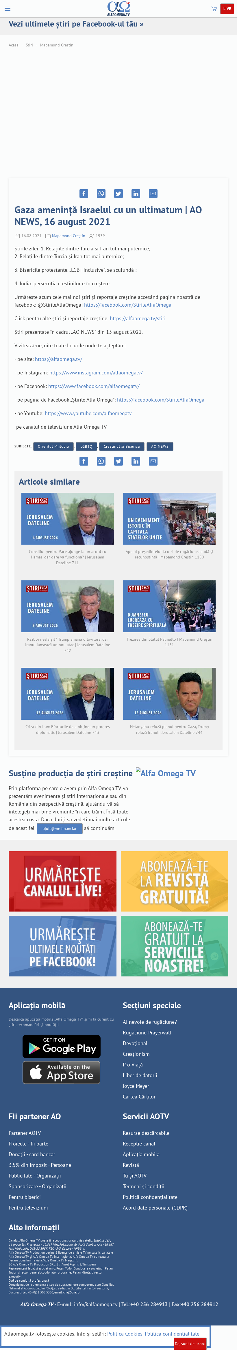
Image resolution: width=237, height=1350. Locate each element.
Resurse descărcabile (146, 1133)
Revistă (131, 1165)
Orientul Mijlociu (53, 446)
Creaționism (136, 1054)
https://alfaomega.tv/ (58, 359)
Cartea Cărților (139, 1096)
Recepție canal (139, 1143)
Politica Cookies (124, 1333)
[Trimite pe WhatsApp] (101, 193)
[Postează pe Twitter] (118, 193)
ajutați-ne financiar (60, 828)
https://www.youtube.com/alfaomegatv (88, 413)
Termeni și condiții (143, 1186)
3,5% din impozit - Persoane (40, 1165)
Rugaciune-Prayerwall (147, 1032)
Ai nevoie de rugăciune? (150, 1022)
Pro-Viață (133, 1064)
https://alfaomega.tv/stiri (138, 318)
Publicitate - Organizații (35, 1175)
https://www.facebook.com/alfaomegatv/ (93, 386)
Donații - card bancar (32, 1154)
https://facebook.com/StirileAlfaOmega (127, 304)
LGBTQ (86, 446)
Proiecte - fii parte (28, 1143)
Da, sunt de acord (190, 1343)
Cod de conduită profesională (29, 1280)
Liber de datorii (140, 1075)
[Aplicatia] (61, 1045)
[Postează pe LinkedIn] (136, 193)
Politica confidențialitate (172, 1333)
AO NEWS (160, 446)
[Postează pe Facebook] (83, 193)
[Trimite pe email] (153, 193)
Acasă (13, 45)
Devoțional (135, 1043)
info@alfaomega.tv (95, 1304)
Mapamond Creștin (56, 45)
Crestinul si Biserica (122, 446)
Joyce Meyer (136, 1086)
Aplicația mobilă (141, 1154)
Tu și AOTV (135, 1175)
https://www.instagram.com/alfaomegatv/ (95, 372)
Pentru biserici (25, 1197)
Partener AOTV (25, 1133)
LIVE (227, 8)
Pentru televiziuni (28, 1207)
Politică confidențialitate (150, 1197)
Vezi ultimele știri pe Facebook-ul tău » (76, 23)
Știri (29, 45)
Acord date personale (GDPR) (155, 1207)
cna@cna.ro (71, 1292)
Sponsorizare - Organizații (37, 1186)
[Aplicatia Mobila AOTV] (61, 1071)
